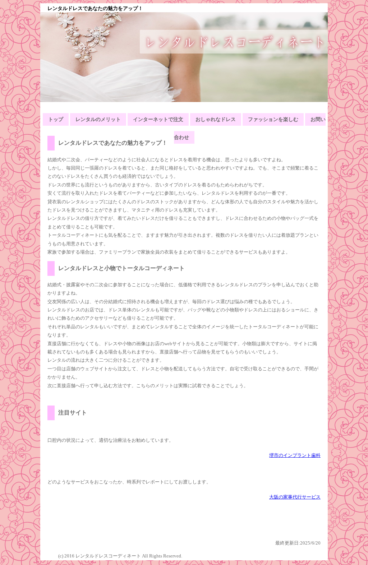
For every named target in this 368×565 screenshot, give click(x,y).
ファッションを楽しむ (273, 119)
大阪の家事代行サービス (295, 497)
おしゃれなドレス (216, 119)
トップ (55, 119)
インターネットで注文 (158, 119)
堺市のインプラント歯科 (295, 455)
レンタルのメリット (98, 119)
